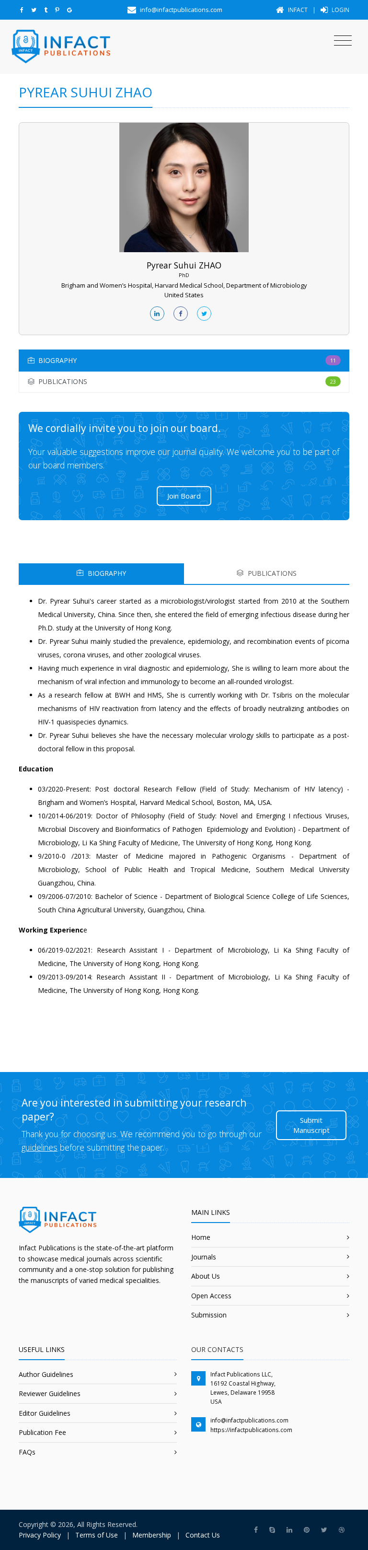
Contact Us (202, 1534)
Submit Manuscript (311, 1125)
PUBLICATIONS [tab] (271, 573)
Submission (209, 1314)
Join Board (184, 496)
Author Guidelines (46, 1374)
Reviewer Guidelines (49, 1393)
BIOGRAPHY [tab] (106, 573)
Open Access (211, 1295)
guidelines (40, 1147)
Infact (297, 10)
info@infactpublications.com (249, 1420)
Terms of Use (96, 1534)
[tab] (184, 360)
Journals (203, 1256)
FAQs (27, 1452)
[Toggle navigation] (342, 40)
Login (339, 10)
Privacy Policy (40, 1534)
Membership (151, 1534)
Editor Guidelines (44, 1413)
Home (200, 1237)
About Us (205, 1276)
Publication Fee (42, 1432)
